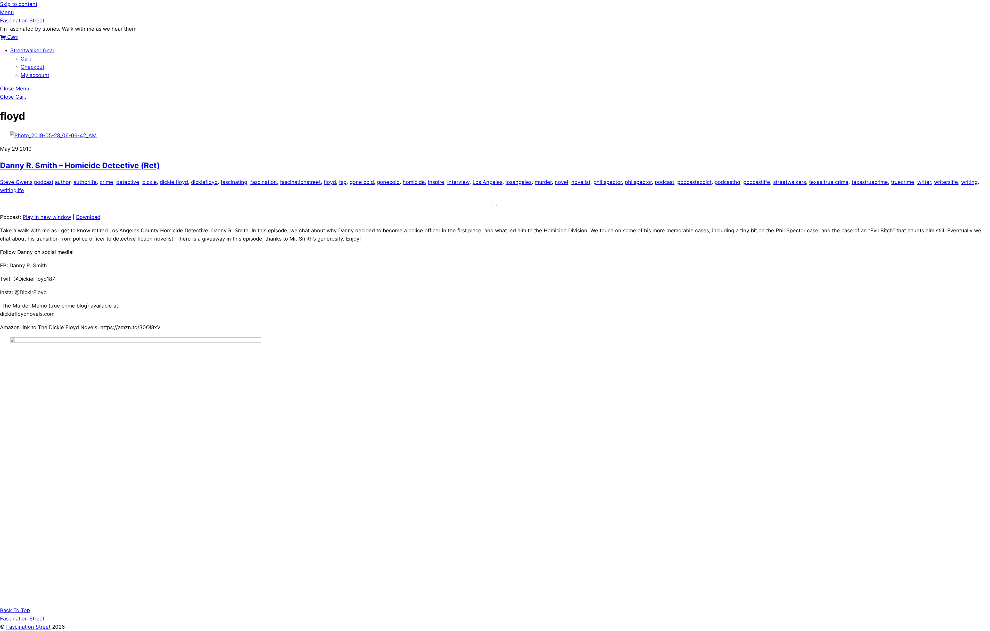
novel (561, 182)
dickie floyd (174, 182)
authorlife (85, 182)
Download (88, 217)
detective (127, 182)
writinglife (12, 190)
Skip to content (18, 4)
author (62, 182)
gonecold (388, 182)
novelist (580, 182)
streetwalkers (789, 182)
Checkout (32, 67)
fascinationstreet (300, 182)
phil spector (607, 182)
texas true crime (828, 182)
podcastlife (756, 182)
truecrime (902, 182)
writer (924, 182)
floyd (330, 182)
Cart (26, 59)
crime (106, 182)
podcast (43, 182)
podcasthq (727, 182)
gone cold (362, 182)
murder (543, 182)
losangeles (519, 182)
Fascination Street (28, 627)
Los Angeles (487, 182)
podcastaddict (694, 182)
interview (458, 182)
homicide (414, 182)
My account (35, 75)
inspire (436, 182)
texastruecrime (870, 182)
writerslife (946, 182)
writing (969, 182)
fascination (263, 182)
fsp (342, 182)
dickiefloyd (204, 182)
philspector (638, 182)
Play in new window (47, 217)
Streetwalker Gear (32, 50)
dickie (149, 182)
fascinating (234, 182)
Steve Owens (16, 182)
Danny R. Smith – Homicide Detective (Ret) (80, 165)
